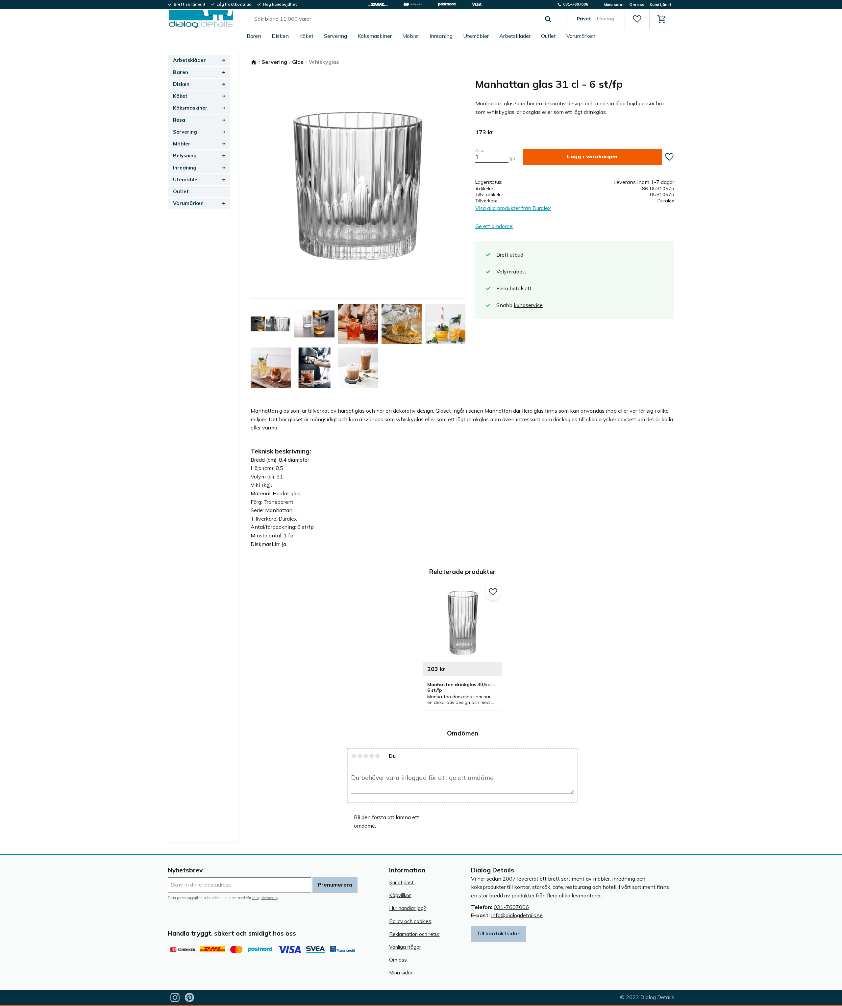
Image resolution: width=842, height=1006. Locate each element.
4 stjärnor (372, 756)
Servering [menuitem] (335, 36)
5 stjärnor (378, 756)
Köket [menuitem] (306, 36)
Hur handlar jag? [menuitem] (407, 908)
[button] (637, 19)
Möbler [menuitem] (410, 36)
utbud (516, 254)
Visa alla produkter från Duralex (513, 208)
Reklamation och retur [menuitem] (414, 934)
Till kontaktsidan (498, 933)
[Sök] (548, 19)
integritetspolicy (265, 897)
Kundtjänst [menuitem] (661, 4)
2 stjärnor (360, 756)
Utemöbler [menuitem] (476, 36)
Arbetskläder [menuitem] (515, 36)
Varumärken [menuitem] (580, 36)
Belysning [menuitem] (185, 155)
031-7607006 (511, 907)
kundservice (528, 305)
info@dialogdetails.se (517, 915)
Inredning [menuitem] (441, 36)
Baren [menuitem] (254, 36)
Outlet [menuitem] (548, 36)
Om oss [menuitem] (636, 4)
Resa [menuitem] (179, 120)
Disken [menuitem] (280, 36)
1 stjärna (354, 756)
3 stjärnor (366, 756)
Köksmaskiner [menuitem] (375, 36)
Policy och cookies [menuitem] (410, 921)
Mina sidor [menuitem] (614, 4)
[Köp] (592, 157)
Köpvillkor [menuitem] (400, 895)
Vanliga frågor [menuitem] (405, 947)
